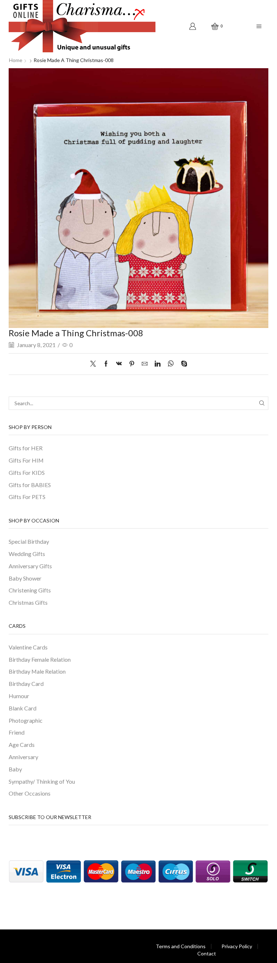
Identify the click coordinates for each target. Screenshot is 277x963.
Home (15, 60)
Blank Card (22, 708)
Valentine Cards (28, 647)
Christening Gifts (30, 590)
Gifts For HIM (26, 460)
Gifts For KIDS (27, 472)
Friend (17, 732)
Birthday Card (26, 683)
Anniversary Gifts (30, 566)
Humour (19, 695)
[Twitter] (95, 363)
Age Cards (22, 744)
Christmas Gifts (28, 602)
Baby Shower (25, 578)
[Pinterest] (132, 363)
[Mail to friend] (144, 363)
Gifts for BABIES (30, 484)
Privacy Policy (236, 946)
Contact (206, 953)
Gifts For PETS (27, 496)
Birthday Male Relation (37, 671)
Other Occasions (29, 793)
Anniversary (23, 756)
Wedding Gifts (27, 553)
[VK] (119, 363)
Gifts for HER (26, 448)
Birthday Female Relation (40, 659)
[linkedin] (157, 363)
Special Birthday (29, 541)
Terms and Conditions (181, 946)
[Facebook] (106, 363)
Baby (15, 769)
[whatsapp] (170, 363)
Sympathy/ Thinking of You (42, 781)
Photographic (26, 720)
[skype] (182, 363)
